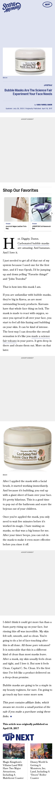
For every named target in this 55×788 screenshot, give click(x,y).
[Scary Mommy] (11, 7)
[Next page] (51, 213)
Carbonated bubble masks (33, 243)
